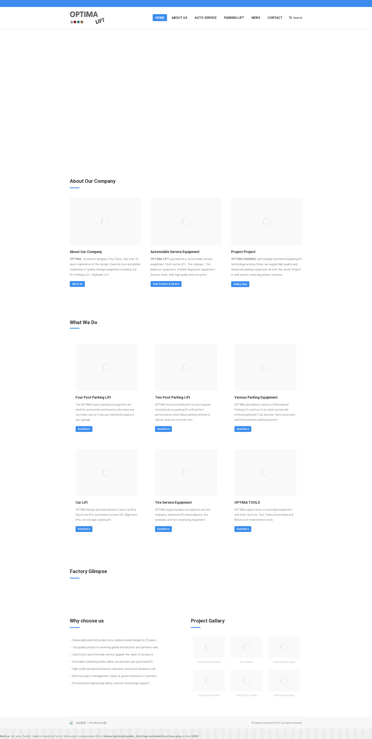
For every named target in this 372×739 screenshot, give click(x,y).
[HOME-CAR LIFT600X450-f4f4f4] (107, 472)
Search (297, 17)
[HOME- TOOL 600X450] (265, 472)
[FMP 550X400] (265, 367)
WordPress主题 (97, 722)
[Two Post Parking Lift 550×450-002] (186, 367)
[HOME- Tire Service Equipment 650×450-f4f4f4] (186, 472)
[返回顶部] (366, 733)
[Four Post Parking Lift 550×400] (107, 367)
